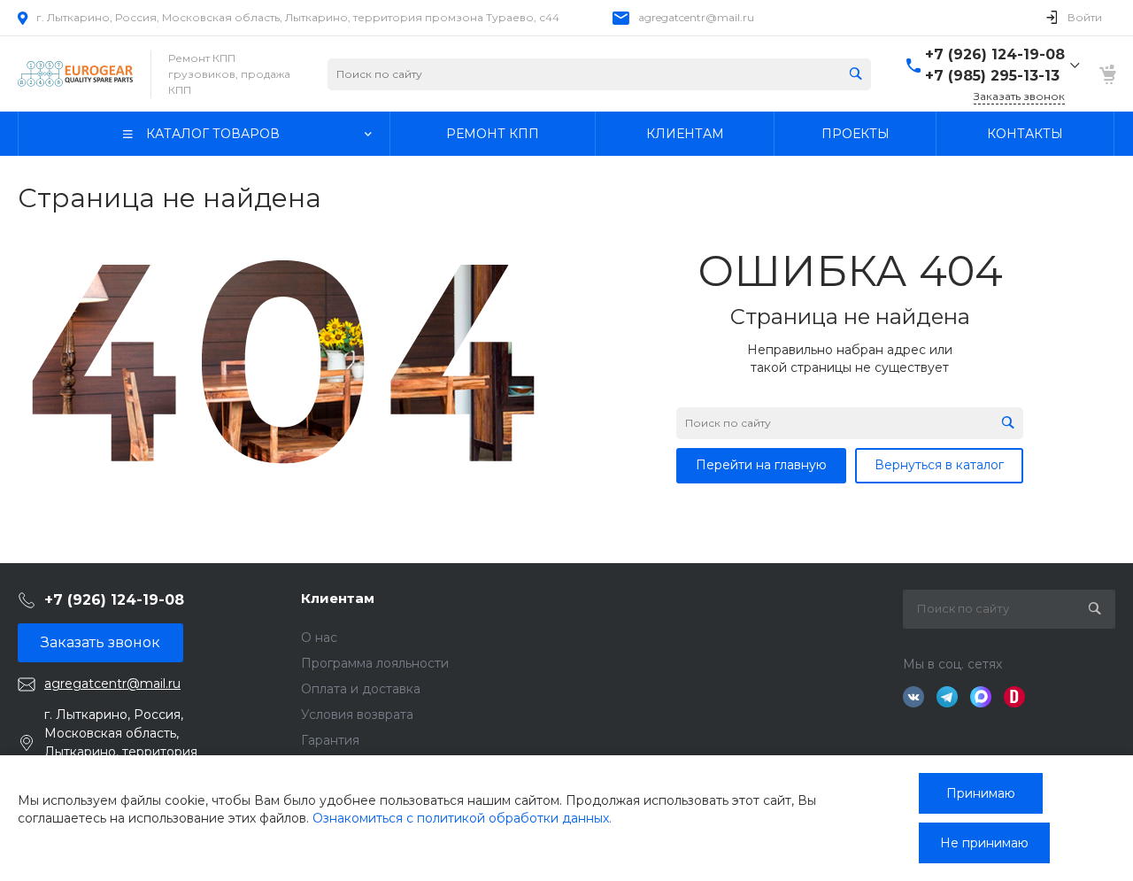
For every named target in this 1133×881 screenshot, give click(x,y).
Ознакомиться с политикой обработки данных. (462, 818)
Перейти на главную (761, 465)
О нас (319, 637)
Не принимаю (984, 843)
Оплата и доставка (360, 689)
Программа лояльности (375, 663)
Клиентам (337, 598)
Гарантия (330, 740)
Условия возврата (357, 715)
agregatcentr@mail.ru (696, 17)
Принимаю (980, 793)
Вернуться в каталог (939, 465)
